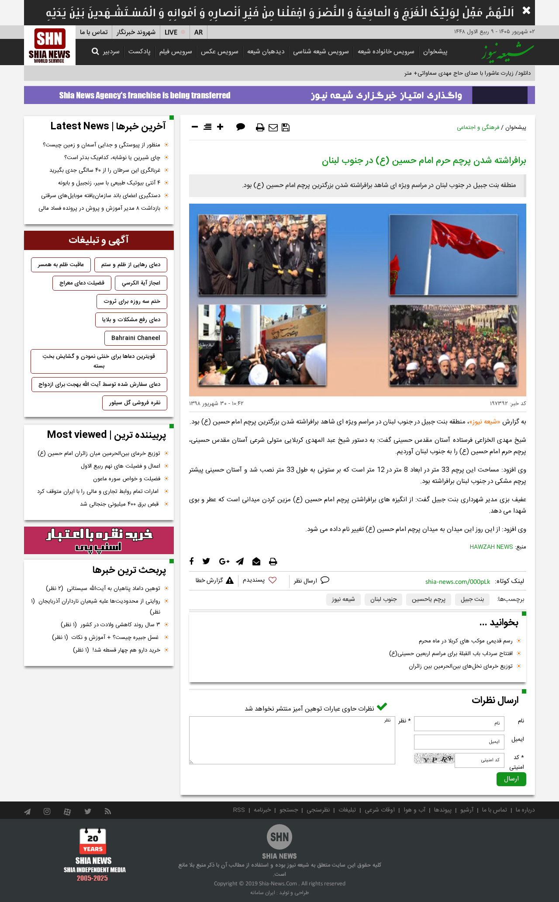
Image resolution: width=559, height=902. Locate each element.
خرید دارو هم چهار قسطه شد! (116, 650)
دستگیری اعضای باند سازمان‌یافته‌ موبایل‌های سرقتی (100, 196)
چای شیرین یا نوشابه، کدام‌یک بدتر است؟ (112, 158)
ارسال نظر (306, 581)
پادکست (139, 51)
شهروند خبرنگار (136, 32)
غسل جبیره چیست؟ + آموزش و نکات (106, 637)
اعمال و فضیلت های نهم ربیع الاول (120, 466)
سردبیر (111, 51)
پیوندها (443, 810)
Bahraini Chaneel (135, 338)
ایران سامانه (262, 892)
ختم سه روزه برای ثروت (132, 301)
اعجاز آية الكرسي (141, 283)
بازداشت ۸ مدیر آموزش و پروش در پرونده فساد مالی (99, 208)
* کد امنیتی (516, 762)
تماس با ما (93, 32)
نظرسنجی (318, 810)
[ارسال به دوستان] (273, 127)
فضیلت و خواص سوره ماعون (126, 479)
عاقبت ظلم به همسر (61, 265)
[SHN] (50, 45)
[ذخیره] (286, 127)
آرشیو (466, 810)
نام (521, 721)
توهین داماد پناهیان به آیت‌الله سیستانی (103, 588)
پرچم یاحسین (428, 599)
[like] (264, 581)
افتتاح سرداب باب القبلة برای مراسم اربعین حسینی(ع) (451, 654)
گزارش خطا (209, 581)
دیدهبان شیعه (265, 51)
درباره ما (525, 810)
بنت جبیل (472, 599)
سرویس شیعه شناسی (321, 51)
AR (198, 32)
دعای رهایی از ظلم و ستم (130, 265)
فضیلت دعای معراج (81, 283)
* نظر (404, 721)
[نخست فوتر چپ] (95, 854)
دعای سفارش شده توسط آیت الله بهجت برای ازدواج (99, 384)
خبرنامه (262, 810)
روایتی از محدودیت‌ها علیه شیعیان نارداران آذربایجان (95, 607)
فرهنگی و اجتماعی (478, 127)
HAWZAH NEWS (491, 547)
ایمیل (517, 739)
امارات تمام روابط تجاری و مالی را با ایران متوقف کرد (98, 491)
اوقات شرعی (380, 810)
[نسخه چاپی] (260, 127)
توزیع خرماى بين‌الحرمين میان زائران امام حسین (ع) (99, 453)
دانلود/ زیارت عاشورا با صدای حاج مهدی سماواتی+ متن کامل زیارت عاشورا (445, 73)
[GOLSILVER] (99, 540)
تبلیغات (347, 810)
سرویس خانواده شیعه (386, 51)
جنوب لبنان (383, 599)
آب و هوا (414, 810)
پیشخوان (435, 51)
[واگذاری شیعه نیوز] (279, 92)
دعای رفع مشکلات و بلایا (131, 320)
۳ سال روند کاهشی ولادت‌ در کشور (110, 625)
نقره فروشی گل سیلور (134, 403)
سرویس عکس (219, 51)
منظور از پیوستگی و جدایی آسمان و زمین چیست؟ (101, 145)
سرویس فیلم (175, 51)
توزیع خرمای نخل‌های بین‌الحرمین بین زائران (461, 666)
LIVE (171, 32)
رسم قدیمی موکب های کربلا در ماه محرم (466, 641)
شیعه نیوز (485, 421)
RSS (239, 810)
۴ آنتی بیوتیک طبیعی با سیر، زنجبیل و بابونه (109, 183)
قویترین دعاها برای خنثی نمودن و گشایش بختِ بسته (99, 361)
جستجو (289, 810)
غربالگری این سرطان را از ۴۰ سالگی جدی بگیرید (104, 170)
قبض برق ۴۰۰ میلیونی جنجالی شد (120, 504)
